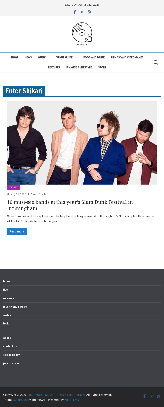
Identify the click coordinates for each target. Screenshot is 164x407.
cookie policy (11, 355)
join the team (11, 363)
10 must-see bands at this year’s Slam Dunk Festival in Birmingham (70, 205)
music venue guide (15, 306)
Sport (102, 67)
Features (54, 67)
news (28, 57)
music (42, 57)
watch (7, 315)
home (14, 57)
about (7, 337)
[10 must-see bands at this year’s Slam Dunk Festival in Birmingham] (82, 143)
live (5, 289)
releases (8, 298)
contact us (10, 346)
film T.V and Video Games (127, 57)
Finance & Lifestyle (79, 67)
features (13, 187)
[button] (48, 58)
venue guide (64, 57)
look (6, 323)
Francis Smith (38, 194)
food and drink (94, 57)
